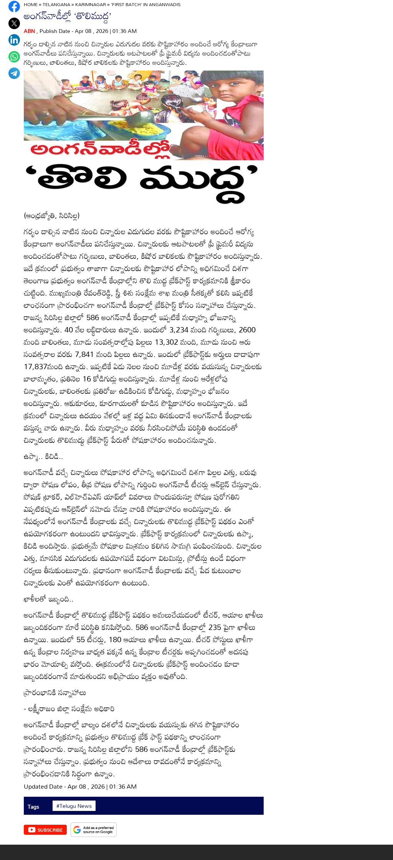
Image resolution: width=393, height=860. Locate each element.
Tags (33, 806)
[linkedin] (14, 40)
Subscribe (50, 829)
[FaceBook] (14, 6)
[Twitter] (14, 23)
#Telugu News (74, 806)
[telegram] (14, 73)
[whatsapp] (14, 56)
